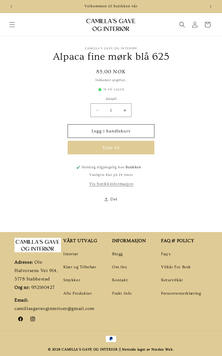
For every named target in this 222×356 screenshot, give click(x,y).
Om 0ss (119, 267)
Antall (111, 99)
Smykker (71, 280)
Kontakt (120, 280)
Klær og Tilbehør (79, 267)
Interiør (70, 254)
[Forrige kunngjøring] (11, 6)
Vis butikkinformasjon (111, 184)
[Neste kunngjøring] (210, 6)
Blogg (117, 254)
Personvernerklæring (181, 293)
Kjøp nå (111, 147)
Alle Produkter (77, 293)
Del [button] (113, 199)
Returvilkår (172, 280)
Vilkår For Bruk (176, 267)
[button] (12, 24)
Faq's (166, 254)
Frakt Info (122, 293)
